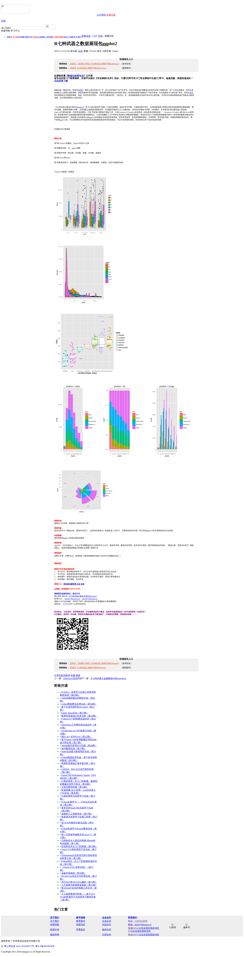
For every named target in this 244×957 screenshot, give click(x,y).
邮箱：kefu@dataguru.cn (139, 924)
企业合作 (106, 917)
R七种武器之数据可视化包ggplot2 (83, 596)
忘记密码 (101, 15)
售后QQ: (132, 934)
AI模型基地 (58, 37)
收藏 (73, 675)
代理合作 (106, 934)
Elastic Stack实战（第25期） (75, 713)
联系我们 (132, 917)
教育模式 (80, 921)
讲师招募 (54, 924)
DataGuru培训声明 (72, 678)
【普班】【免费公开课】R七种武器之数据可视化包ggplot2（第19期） (95, 64)
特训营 (22, 37)
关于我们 (77, 37)
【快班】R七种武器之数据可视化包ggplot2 (87, 68)
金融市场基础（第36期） (73, 873)
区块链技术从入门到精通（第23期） (79, 846)
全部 (3, 21)
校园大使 (54, 929)
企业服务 (41, 37)
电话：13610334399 (137, 921)
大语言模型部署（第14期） (74, 787)
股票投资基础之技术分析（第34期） (79, 716)
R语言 (80, 90)
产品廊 (70, 37)
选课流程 (80, 924)
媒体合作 (106, 929)
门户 (94, 36)
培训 (100, 36)
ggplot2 (81, 107)
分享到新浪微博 (62, 675)
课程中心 (29, 37)
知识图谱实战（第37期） (73, 748)
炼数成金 (86, 36)
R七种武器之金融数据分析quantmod (108, 678)
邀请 (78, 675)
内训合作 (106, 924)
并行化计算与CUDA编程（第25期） (79, 882)
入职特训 (49, 37)
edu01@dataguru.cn (72, 599)
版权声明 (54, 934)
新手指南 (80, 917)
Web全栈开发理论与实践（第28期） (79, 745)
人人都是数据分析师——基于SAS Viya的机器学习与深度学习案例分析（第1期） (78, 897)
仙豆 (80, 51)
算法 (191, 93)
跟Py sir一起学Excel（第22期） (76, 736)
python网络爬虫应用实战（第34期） (79, 704)
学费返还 (80, 929)
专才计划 (15, 37)
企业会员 (106, 921)
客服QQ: (132, 928)
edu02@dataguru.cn (90, 599)
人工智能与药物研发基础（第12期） (79, 885)
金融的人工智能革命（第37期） (77, 814)
